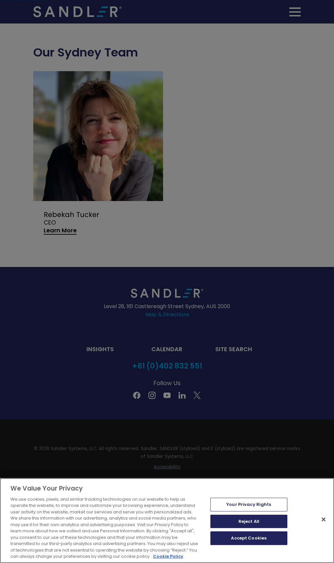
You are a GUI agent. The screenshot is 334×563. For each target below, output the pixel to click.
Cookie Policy (168, 556)
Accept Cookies (248, 538)
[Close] (323, 519)
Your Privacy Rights (248, 504)
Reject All (248, 521)
